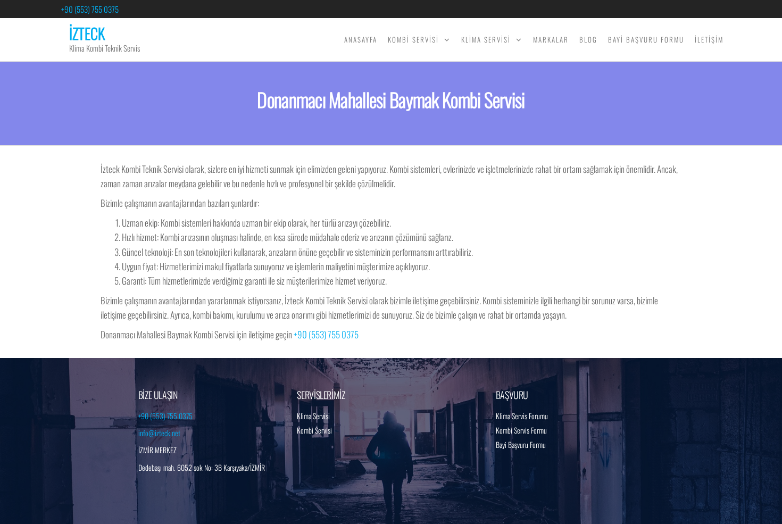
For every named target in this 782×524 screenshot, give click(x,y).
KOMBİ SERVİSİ (413, 39)
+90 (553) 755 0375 (90, 9)
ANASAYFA (360, 39)
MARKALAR (551, 39)
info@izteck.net (159, 432)
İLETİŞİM (709, 39)
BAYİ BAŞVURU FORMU (646, 39)
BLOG (588, 39)
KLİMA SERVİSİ (486, 39)
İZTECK (87, 33)
